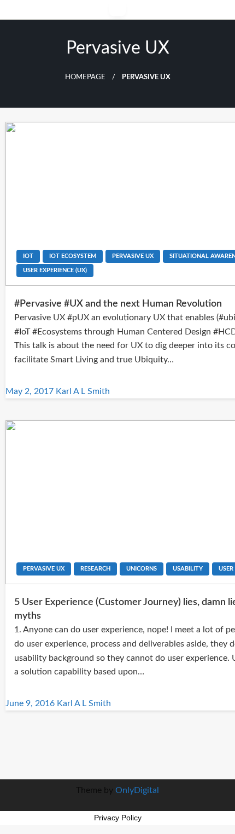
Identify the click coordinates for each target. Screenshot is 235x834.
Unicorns (141, 569)
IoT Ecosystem (72, 256)
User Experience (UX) (55, 270)
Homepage (85, 77)
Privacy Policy (118, 817)
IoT (28, 256)
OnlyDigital (137, 790)
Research (95, 569)
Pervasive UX (133, 256)
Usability (188, 569)
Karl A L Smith (83, 391)
